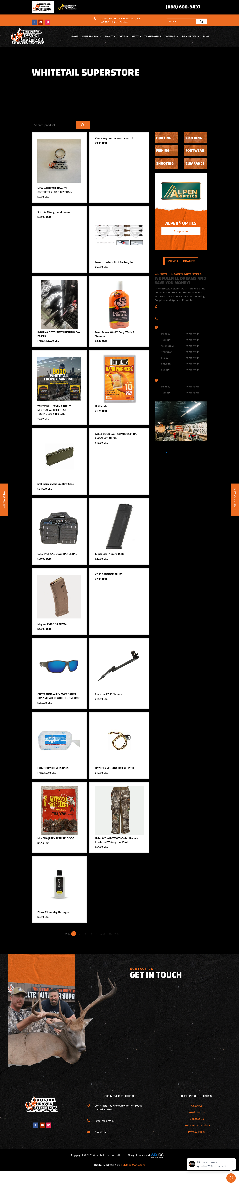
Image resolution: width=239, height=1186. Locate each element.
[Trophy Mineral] (68, 7)
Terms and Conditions (196, 1125)
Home (74, 36)
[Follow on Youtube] (40, 22)
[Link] (28, 36)
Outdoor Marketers (133, 1164)
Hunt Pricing (90, 36)
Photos (136, 36)
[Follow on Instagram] (47, 22)
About (109, 36)
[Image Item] (181, 421)
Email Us (100, 1132)
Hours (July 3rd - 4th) (175, 380)
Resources (189, 36)
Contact (170, 36)
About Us (196, 1105)
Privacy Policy (196, 1131)
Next (116, 933)
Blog (206, 36)
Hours (166, 327)
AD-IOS (159, 1155)
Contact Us (197, 1118)
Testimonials (152, 36)
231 (105, 933)
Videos (124, 36)
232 (111, 933)
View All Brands (181, 261)
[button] (156, 452)
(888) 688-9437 (183, 6)
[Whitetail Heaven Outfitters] (43, 7)
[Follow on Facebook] (34, 22)
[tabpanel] (181, 211)
